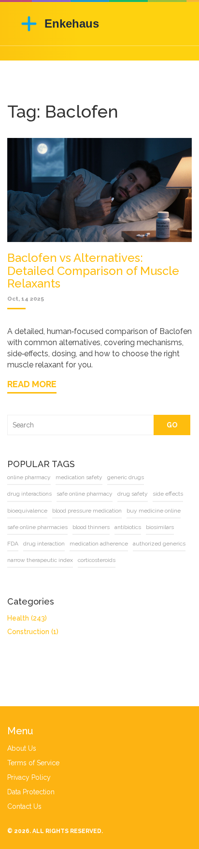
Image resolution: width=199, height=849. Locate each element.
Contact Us (24, 806)
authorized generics (159, 543)
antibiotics (127, 527)
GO (172, 425)
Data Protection (31, 792)
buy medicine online (154, 510)
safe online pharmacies (37, 527)
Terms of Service (33, 763)
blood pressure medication (87, 510)
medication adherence (99, 543)
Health (27, 618)
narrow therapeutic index (40, 560)
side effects (168, 493)
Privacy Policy (29, 777)
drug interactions (29, 493)
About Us (21, 748)
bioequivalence (27, 510)
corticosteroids (96, 560)
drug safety (132, 493)
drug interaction (44, 543)
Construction (32, 632)
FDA (12, 543)
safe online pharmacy (85, 493)
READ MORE (32, 384)
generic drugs (125, 477)
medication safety (79, 477)
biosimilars (160, 527)
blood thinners (91, 527)
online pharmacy (29, 477)
